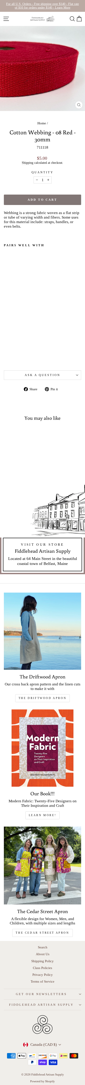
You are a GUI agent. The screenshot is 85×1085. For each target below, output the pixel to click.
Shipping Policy (42, 961)
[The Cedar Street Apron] (42, 865)
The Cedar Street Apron (42, 932)
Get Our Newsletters (41, 994)
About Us (42, 954)
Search (42, 947)
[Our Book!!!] (42, 748)
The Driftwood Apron (42, 698)
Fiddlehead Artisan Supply (41, 1004)
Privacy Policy (42, 974)
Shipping (27, 162)
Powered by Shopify (42, 1081)
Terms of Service (42, 981)
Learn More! (42, 815)
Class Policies (42, 968)
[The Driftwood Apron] (42, 631)
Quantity (42, 172)
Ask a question (42, 375)
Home (41, 123)
